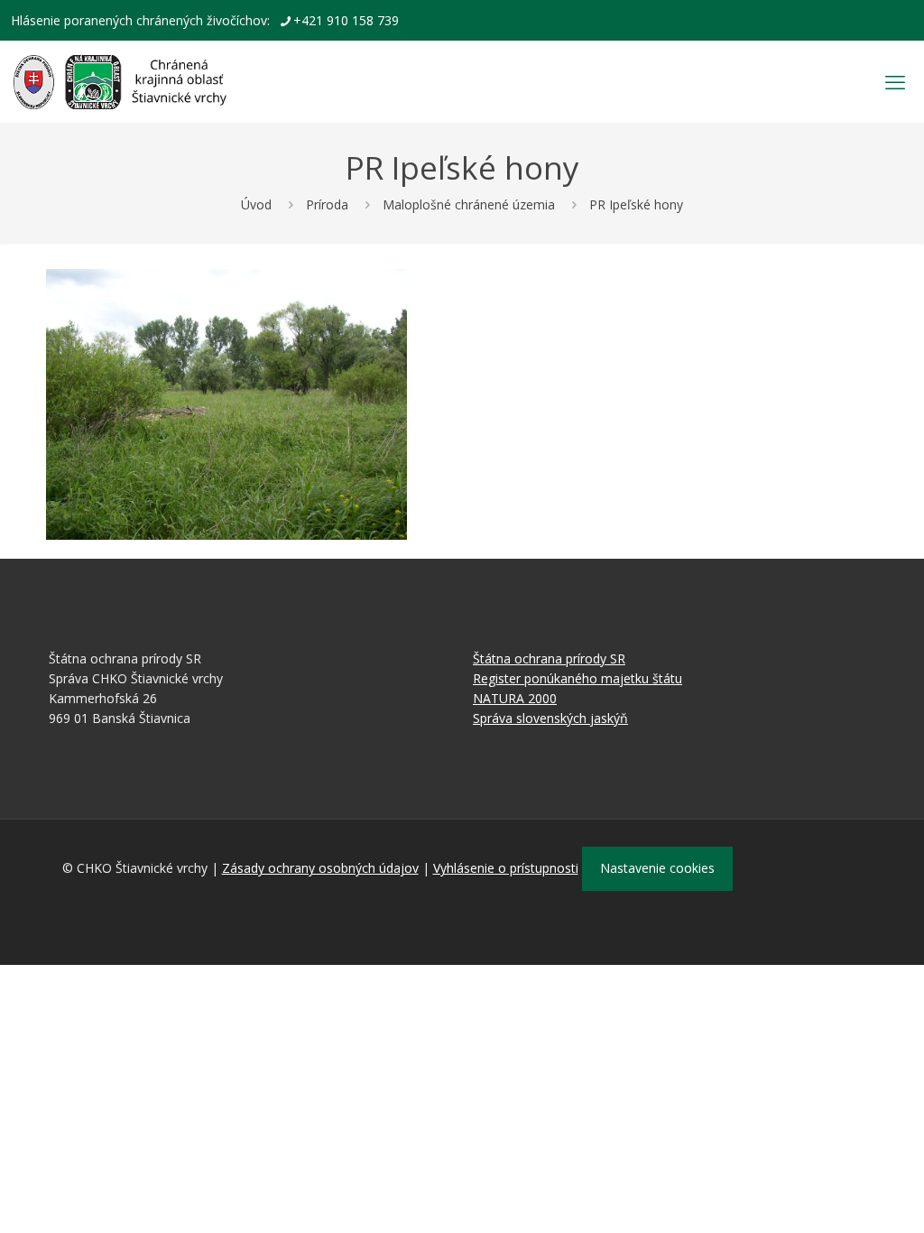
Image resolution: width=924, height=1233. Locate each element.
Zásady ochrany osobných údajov (320, 867)
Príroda (327, 204)
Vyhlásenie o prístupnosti (505, 867)
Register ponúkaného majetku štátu (577, 678)
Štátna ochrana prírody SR (549, 658)
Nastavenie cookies (657, 867)
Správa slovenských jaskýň (550, 718)
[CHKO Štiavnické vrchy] (120, 81)
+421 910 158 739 (346, 20)
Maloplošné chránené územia (469, 204)
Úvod (256, 204)
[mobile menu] (895, 81)
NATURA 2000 (515, 698)
